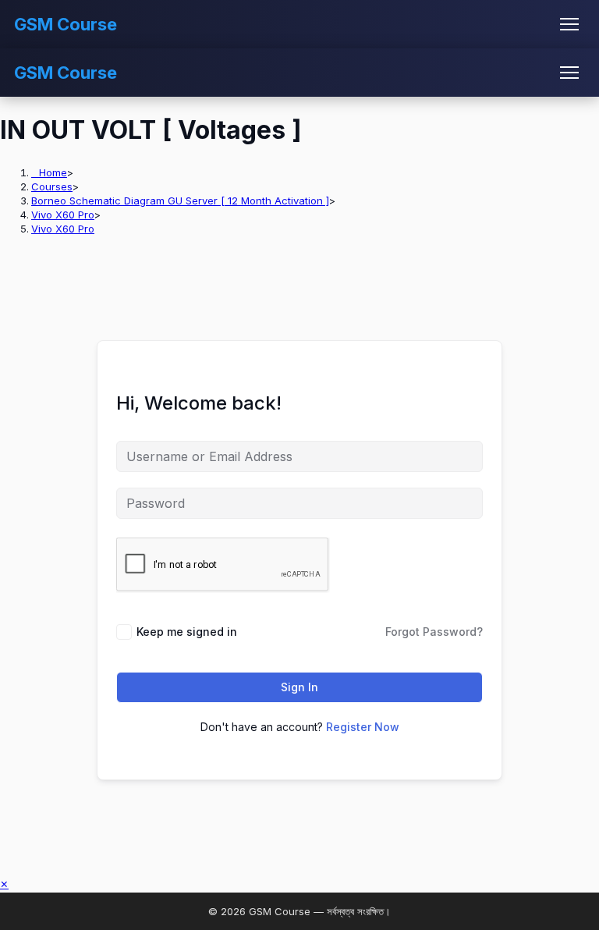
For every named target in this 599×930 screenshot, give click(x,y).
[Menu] (569, 24)
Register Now (362, 726)
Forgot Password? (434, 631)
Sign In (299, 687)
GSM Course (65, 24)
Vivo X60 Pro (62, 228)
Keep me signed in (186, 631)
